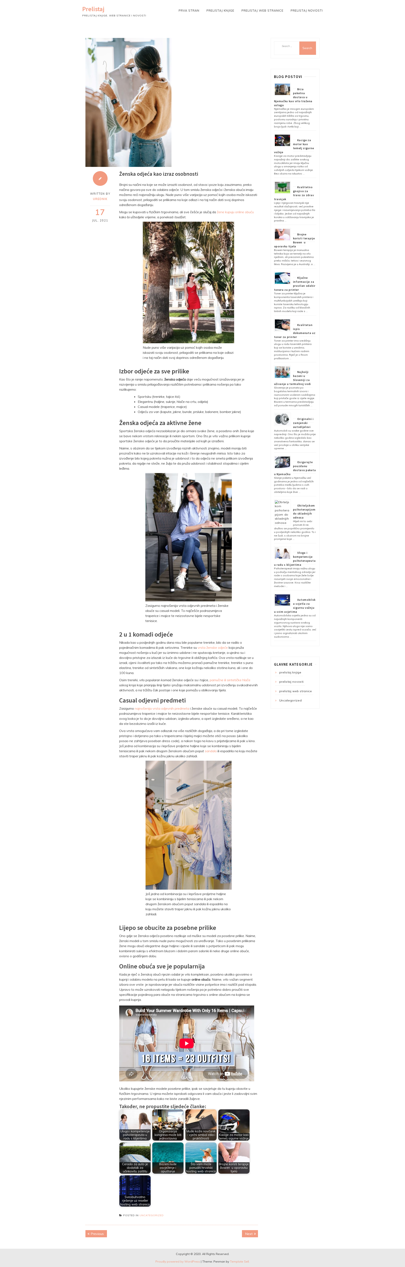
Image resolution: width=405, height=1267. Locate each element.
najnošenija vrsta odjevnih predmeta (162, 708)
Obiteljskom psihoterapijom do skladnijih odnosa (304, 511)
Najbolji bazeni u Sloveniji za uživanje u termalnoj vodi (292, 378)
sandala (211, 751)
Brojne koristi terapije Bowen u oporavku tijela (294, 240)
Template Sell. (240, 1261)
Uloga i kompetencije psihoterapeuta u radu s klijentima (295, 559)
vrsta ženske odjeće (213, 647)
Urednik (100, 199)
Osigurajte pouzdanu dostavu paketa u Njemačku (295, 468)
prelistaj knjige (220, 10)
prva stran (189, 10)
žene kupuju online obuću (235, 212)
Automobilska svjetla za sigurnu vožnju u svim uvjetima (295, 606)
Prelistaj (93, 9)
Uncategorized (151, 1215)
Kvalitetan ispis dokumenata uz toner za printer (295, 331)
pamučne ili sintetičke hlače (230, 680)
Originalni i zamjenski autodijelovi (303, 423)
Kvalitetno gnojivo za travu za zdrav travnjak (294, 193)
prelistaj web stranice (263, 10)
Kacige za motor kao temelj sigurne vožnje (294, 146)
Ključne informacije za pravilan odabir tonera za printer (295, 284)
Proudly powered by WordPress (177, 1261)
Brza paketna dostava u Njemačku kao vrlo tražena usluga (293, 97)
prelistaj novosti (307, 10)
